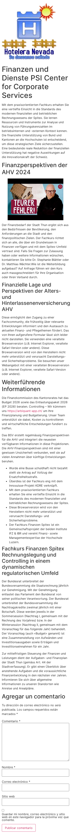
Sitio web (8, 796)
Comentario (11, 721)
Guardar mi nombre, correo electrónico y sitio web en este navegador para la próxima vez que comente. (35, 817)
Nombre (8, 767)
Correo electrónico (16, 781)
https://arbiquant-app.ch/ (24, 411)
